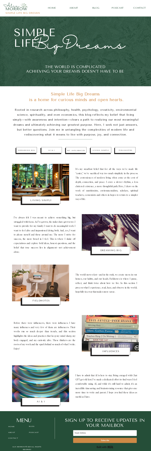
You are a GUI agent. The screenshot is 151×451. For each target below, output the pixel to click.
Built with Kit (105, 447)
